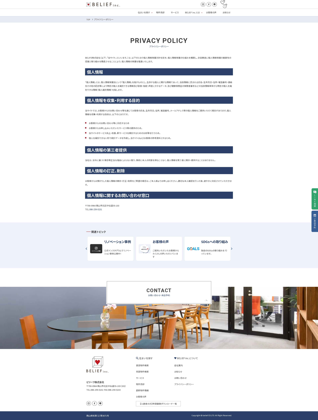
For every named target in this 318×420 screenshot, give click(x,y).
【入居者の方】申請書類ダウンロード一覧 (158, 403)
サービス (175, 12)
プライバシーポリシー (184, 384)
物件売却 (160, 12)
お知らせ (226, 12)
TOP (88, 19)
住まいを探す (144, 12)
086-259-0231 (95, 209)
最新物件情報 (142, 390)
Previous (86, 248)
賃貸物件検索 (142, 365)
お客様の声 (211, 12)
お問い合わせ (180, 377)
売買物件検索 (142, 371)
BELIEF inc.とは (192, 12)
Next (231, 248)
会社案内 (178, 365)
